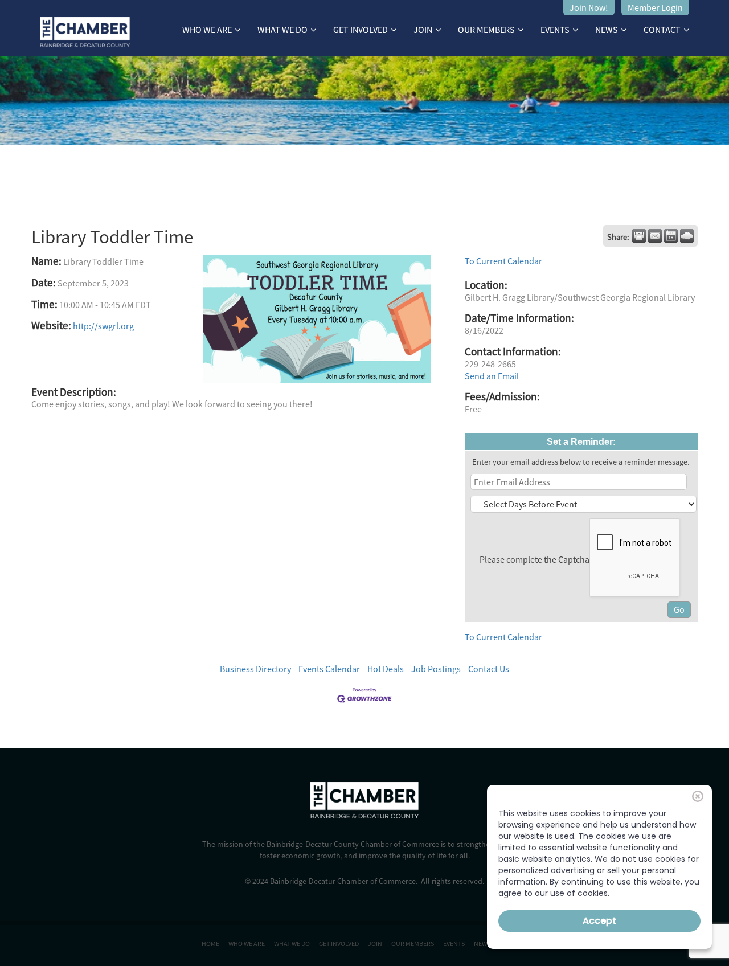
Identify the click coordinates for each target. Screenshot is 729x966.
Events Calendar (329, 668)
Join (422, 29)
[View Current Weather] (687, 236)
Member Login (655, 7)
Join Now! (589, 7)
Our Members (486, 29)
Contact (662, 29)
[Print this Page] (639, 236)
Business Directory (255, 668)
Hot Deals (385, 668)
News (606, 29)
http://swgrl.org (103, 325)
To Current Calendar (503, 261)
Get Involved (360, 29)
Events (555, 29)
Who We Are (207, 29)
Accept (599, 920)
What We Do (282, 29)
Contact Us (488, 668)
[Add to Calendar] (671, 236)
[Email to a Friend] (655, 236)
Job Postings (436, 668)
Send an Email (492, 376)
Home (210, 943)
